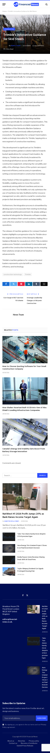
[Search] (46, 4)
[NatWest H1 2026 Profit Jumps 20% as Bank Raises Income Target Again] (25, 496)
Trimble (28, 274)
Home (4, 11)
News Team (15, 45)
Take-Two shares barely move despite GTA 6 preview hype (31, 535)
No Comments (39, 45)
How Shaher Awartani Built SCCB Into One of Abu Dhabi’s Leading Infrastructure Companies (24, 409)
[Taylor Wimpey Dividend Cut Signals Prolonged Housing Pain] (9, 571)
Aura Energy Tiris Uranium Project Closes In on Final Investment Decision (32, 546)
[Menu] (4, 4)
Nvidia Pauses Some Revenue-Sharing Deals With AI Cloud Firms (31, 558)
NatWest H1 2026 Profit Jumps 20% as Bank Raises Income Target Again (23, 515)
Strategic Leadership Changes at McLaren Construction (34, 300)
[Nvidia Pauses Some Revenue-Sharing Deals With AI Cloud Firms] (9, 560)
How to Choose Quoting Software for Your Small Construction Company (24, 368)
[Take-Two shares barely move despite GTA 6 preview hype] (9, 537)
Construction (9, 29)
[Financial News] (26, 4)
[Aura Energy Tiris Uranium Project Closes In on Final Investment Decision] (9, 548)
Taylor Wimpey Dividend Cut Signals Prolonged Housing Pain (30, 570)
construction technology (13, 274)
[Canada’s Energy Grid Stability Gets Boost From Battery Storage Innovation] (25, 432)
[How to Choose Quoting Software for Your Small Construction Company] (25, 349)
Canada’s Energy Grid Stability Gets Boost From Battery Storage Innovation (23, 450)
